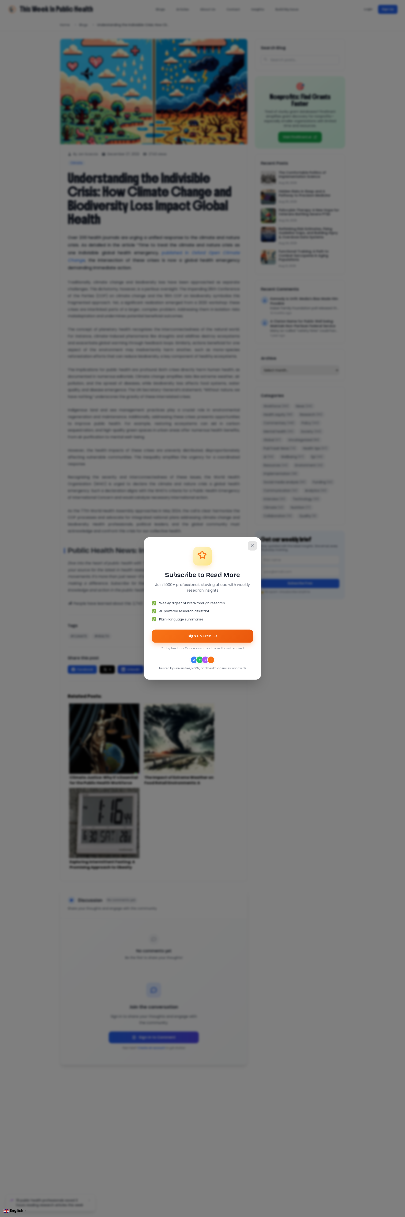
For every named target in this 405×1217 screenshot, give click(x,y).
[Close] (252, 546)
